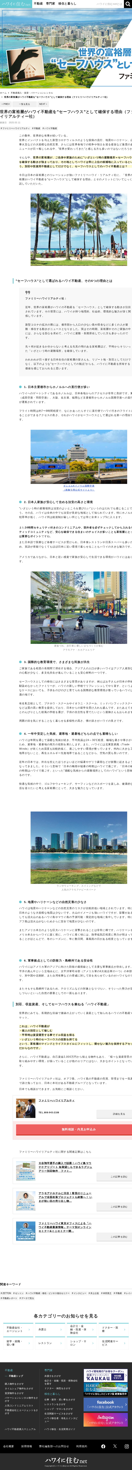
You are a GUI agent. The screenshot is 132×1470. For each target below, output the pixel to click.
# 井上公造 (94, 1293)
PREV (7, 104)
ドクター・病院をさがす (57, 1388)
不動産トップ (16, 1376)
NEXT (42, 104)
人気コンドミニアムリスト (19, 1405)
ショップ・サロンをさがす (58, 1409)
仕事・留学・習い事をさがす (59, 1399)
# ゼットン (18, 1293)
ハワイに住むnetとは (109, 4)
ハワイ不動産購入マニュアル (20, 1429)
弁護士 (42, 1329)
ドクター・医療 (110, 1329)
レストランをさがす (55, 1404)
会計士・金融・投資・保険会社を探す (61, 1382)
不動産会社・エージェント (15, 1329)
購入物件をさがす (14, 1384)
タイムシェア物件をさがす (19, 1388)
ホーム (3, 93)
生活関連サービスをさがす (58, 1413)
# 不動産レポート (9, 1298)
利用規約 (81, 1446)
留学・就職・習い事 (15, 1343)
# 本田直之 (106, 1293)
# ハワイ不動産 (50, 128)
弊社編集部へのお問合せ (54, 1446)
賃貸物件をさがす (14, 1393)
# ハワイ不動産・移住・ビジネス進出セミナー (48, 1293)
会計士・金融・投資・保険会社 (78, 1329)
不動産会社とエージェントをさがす (21, 1412)
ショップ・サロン (78, 1343)
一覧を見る (24, 104)
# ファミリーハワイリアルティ (15, 128)
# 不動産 (36, 128)
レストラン (45, 1343)
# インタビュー (79, 1293)
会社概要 (8, 1446)
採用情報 (26, 1446)
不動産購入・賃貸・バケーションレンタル (32, 93)
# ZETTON (6, 1293)
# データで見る (27, 1298)
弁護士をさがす (52, 1376)
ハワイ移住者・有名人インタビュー (61, 1420)
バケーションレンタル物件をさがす (21, 1399)
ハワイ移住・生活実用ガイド (59, 1429)
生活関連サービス (110, 1343)
